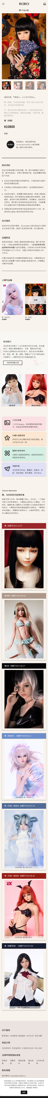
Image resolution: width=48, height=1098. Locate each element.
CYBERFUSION (27, 1048)
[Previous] (3, 301)
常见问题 (38, 1035)
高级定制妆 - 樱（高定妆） (24, 797)
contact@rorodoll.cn (24, 144)
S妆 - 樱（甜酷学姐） (24, 1007)
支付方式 (30, 1035)
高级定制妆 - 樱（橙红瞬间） (24, 937)
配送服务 (21, 1035)
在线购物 (13, 1035)
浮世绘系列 (16, 1048)
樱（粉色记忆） (7, 317)
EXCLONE (38, 1048)
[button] (3, 4)
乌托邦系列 (6, 1048)
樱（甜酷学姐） (30, 317)
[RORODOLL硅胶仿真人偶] (24, 4)
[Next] (44, 87)
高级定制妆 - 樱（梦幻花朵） (24, 867)
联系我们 (5, 1035)
